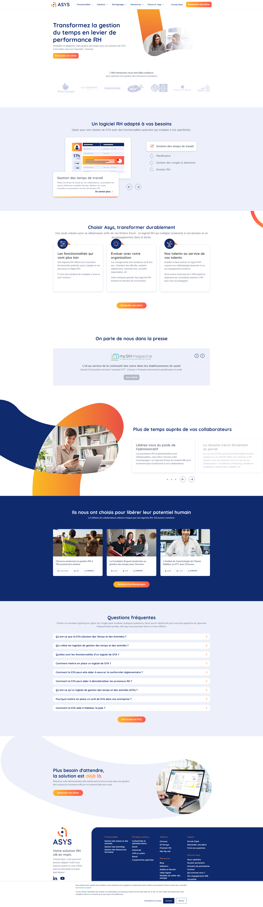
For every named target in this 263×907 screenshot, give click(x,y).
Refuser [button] (181, 900)
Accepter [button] (168, 900)
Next (192, 479)
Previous (183, 479)
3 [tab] (175, 479)
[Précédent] (197, 356)
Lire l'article (132, 377)
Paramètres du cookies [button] (152, 900)
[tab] (85, 4)
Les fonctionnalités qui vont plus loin (75, 255)
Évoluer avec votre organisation (125, 255)
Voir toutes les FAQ (131, 719)
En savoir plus (103, 191)
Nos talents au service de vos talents (184, 255)
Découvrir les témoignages (131, 584)
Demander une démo (199, 4)
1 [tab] (167, 479)
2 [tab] (171, 479)
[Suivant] (202, 356)
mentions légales (85, 888)
